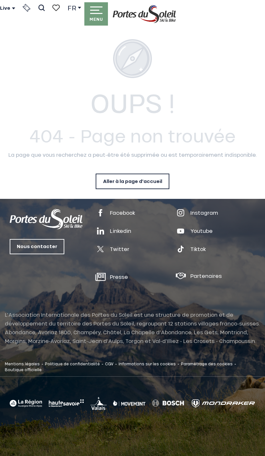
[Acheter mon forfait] (26, 8)
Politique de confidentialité (72, 364)
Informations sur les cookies (147, 364)
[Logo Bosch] (168, 403)
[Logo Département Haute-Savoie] (66, 403)
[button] (41, 8)
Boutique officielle (23, 369)
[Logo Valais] (98, 403)
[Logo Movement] (129, 403)
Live (5, 8)
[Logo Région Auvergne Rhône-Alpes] (26, 403)
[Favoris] (56, 7)
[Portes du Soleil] (144, 14)
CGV (109, 364)
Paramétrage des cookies (207, 364)
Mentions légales (22, 364)
